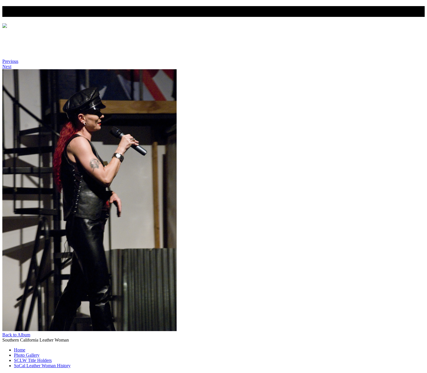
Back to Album (16, 334)
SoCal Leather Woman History (45, 51)
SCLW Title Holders (34, 46)
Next (6, 66)
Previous (10, 61)
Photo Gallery (28, 40)
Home (20, 35)
